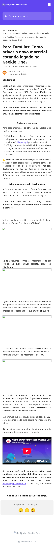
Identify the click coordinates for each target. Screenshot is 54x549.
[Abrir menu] (49, 4)
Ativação (45, 33)
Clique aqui (22, 142)
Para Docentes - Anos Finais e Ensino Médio (21, 33)
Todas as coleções (10, 30)
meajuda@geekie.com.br (14, 483)
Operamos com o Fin (28, 542)
